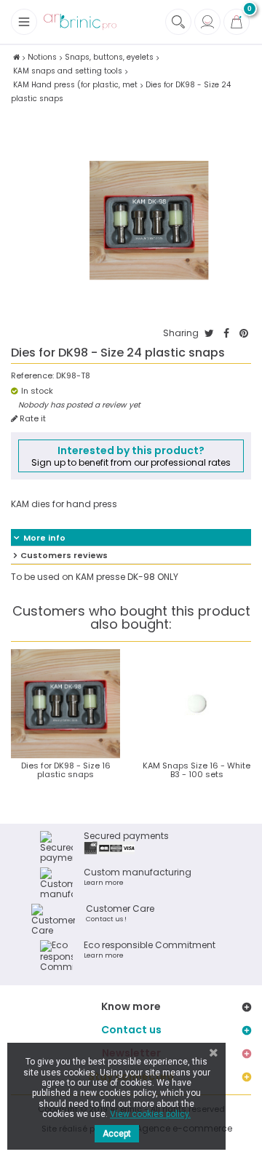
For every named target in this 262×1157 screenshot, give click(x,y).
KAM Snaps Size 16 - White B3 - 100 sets (196, 770)
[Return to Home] (16, 57)
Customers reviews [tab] (64, 555)
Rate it (31, 419)
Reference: (32, 376)
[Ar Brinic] (80, 22)
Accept (117, 1134)
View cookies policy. (150, 1114)
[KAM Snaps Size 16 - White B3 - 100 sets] (196, 703)
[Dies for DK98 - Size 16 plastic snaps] (65, 703)
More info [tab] (44, 538)
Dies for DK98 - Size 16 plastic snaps (66, 770)
